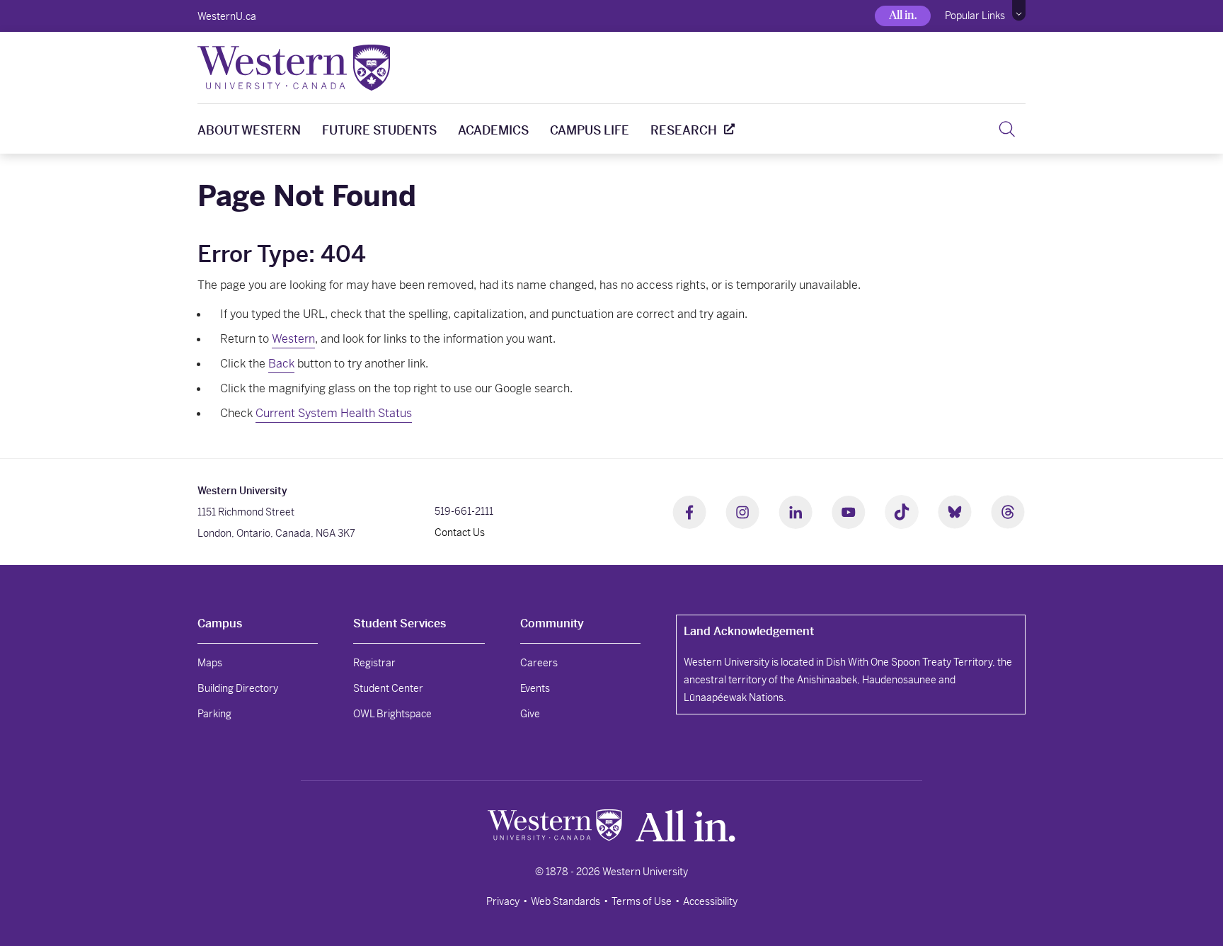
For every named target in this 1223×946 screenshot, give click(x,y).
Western (293, 338)
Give (530, 713)
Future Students (379, 130)
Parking (214, 713)
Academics (493, 130)
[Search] (1007, 128)
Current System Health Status (333, 413)
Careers (539, 662)
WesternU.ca (226, 16)
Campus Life (589, 130)
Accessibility (710, 901)
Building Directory (237, 688)
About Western (249, 130)
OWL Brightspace (392, 713)
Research (683, 130)
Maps (209, 662)
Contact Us (460, 532)
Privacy (502, 901)
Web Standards (565, 901)
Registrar (374, 662)
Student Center (388, 688)
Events (535, 688)
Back (281, 363)
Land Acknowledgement (749, 631)
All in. (903, 15)
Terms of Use (642, 901)
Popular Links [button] (975, 15)
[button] (1019, 10)
